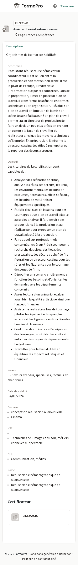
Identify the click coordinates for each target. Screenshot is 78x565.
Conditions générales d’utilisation (50, 554)
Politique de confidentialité (39, 559)
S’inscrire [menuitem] (67, 6)
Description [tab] (14, 46)
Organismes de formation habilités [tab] (31, 54)
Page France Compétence (35, 35)
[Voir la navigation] (7, 6)
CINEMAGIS (30, 516)
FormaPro (31, 6)
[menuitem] (55, 6)
